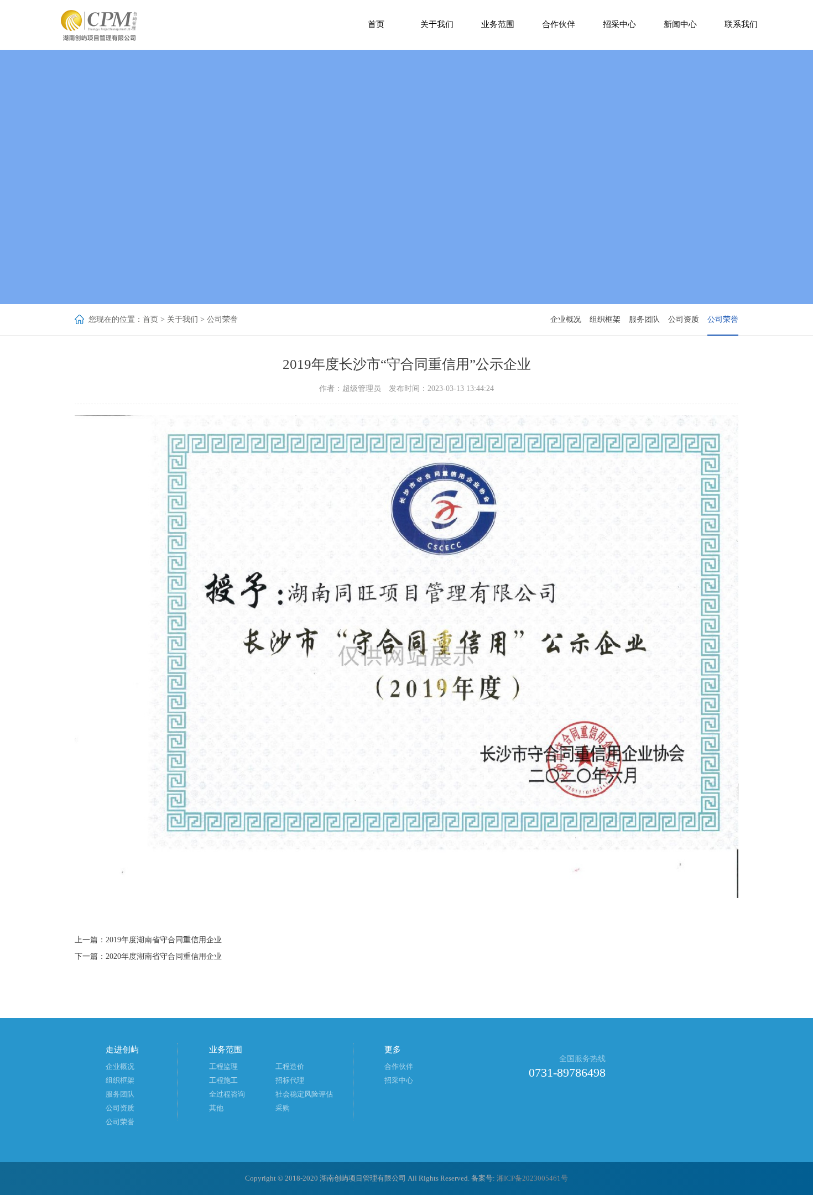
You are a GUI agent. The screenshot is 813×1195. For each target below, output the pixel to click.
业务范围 (497, 24)
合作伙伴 (558, 24)
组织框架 (605, 319)
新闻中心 (680, 24)
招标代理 (289, 1080)
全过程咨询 (227, 1094)
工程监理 (223, 1066)
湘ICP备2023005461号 (532, 1178)
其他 (216, 1108)
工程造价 (289, 1066)
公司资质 (683, 319)
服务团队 (644, 319)
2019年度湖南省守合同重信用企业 (164, 940)
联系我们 (741, 24)
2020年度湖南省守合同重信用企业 (164, 956)
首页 (376, 24)
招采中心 (619, 24)
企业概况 (565, 319)
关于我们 (437, 24)
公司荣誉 (222, 319)
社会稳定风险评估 (304, 1094)
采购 (282, 1108)
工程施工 (223, 1080)
